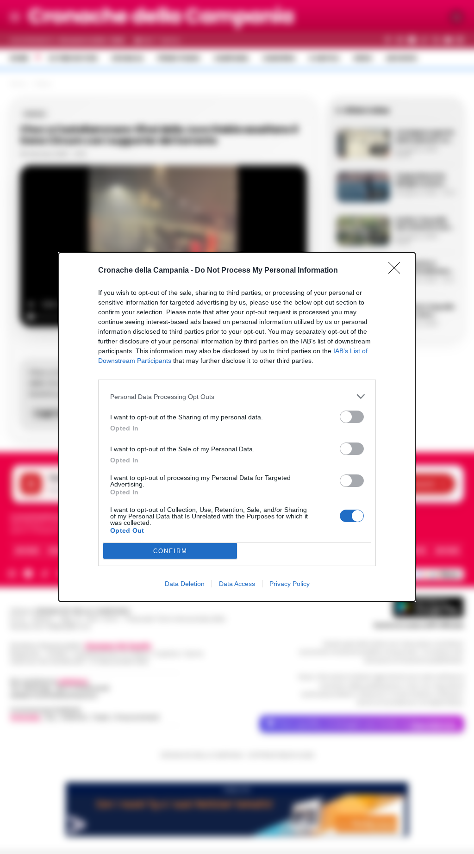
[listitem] (237, 396)
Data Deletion (185, 583)
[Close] (397, 271)
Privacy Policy (289, 583)
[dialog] (237, 427)
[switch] (352, 417)
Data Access (237, 583)
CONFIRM (170, 551)
